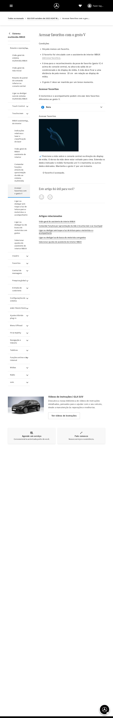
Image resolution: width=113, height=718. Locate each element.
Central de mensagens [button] (17, 272)
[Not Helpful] (50, 197)
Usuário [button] (15, 256)
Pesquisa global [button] (19, 280)
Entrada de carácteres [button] (17, 289)
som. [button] (12, 382)
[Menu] (11, 5)
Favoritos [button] (16, 263)
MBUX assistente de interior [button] (19, 122)
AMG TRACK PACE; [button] (18, 308)
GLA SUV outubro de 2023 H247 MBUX (43, 18)
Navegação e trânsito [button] (15, 341)
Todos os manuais (16, 18)
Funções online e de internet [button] (18, 359)
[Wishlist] (80, 6)
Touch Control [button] (18, 106)
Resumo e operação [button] (18, 48)
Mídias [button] (13, 367)
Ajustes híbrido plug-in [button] (16, 316)
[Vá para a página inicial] (56, 6)
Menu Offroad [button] (16, 325)
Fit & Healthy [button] (15, 332)
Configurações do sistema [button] (17, 299)
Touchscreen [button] (17, 113)
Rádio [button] (12, 375)
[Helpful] (41, 197)
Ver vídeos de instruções (64, 415)
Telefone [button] (14, 350)
